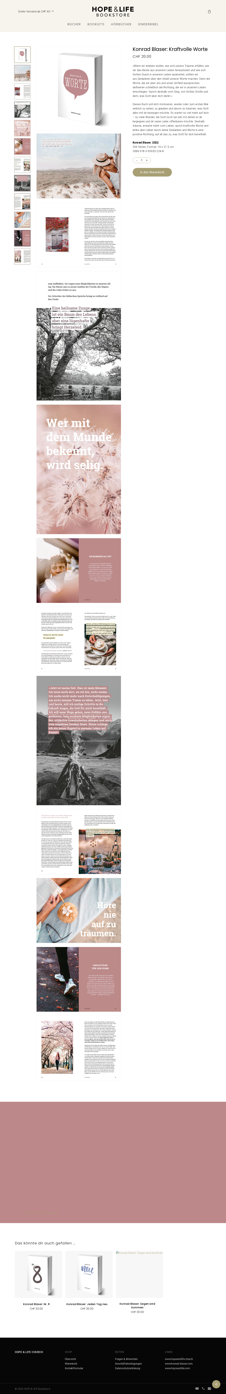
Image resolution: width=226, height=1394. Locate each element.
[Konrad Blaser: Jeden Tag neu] (89, 1274)
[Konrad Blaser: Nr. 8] (38, 1274)
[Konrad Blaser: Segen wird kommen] (139, 1274)
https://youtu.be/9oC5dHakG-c (42, 1213)
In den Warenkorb (152, 172)
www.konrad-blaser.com (179, 1363)
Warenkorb (71, 1363)
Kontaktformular (74, 1368)
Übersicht (70, 1359)
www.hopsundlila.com (177, 1368)
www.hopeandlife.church (179, 1359)
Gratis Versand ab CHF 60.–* (36, 11)
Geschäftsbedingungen (128, 1363)
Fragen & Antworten (126, 1359)
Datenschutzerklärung (127, 1368)
